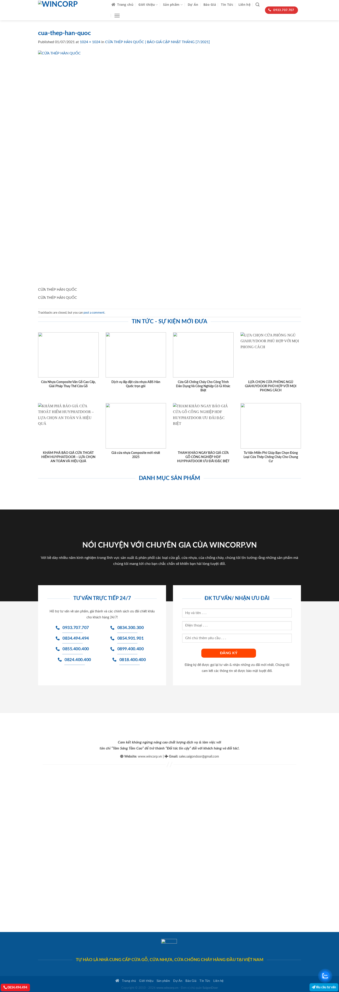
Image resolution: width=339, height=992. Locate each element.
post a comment (93, 312)
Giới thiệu (146, 4)
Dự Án (193, 4)
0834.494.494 (17, 987)
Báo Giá (209, 4)
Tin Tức (227, 4)
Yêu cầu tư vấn (325, 987)
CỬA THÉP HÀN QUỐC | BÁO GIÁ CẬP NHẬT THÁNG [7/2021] (157, 42)
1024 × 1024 (90, 42)
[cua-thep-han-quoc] (156, 168)
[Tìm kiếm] (257, 4)
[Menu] (117, 15)
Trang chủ (125, 4)
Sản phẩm (171, 4)
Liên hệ (244, 4)
